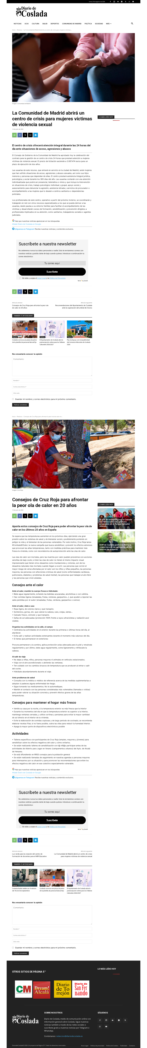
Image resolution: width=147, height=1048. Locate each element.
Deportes (55, 24)
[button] (132, 24)
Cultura (35, 24)
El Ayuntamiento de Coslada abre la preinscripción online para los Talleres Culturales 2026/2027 (52, 342)
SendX (86, 281)
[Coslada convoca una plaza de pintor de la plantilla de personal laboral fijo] (24, 329)
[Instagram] (114, 1)
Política (88, 24)
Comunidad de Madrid (71, 24)
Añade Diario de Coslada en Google (26, 224)
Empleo (15, 337)
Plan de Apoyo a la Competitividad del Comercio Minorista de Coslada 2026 (78, 342)
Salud (44, 24)
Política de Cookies (112, 1046)
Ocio (27, 24)
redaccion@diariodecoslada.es (69, 1036)
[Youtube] (133, 1)
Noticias (17, 24)
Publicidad (123, 1046)
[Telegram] (121, 1)
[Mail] (118, 1)
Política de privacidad (97, 1046)
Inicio (14, 30)
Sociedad (99, 24)
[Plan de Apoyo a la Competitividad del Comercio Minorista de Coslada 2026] (79, 329)
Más (108, 24)
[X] (125, 1)
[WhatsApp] (129, 1)
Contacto (132, 1046)
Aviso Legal (41, 278)
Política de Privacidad (57, 278)
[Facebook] (110, 1)
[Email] (30, 135)
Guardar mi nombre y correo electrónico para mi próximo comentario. (45, 399)
